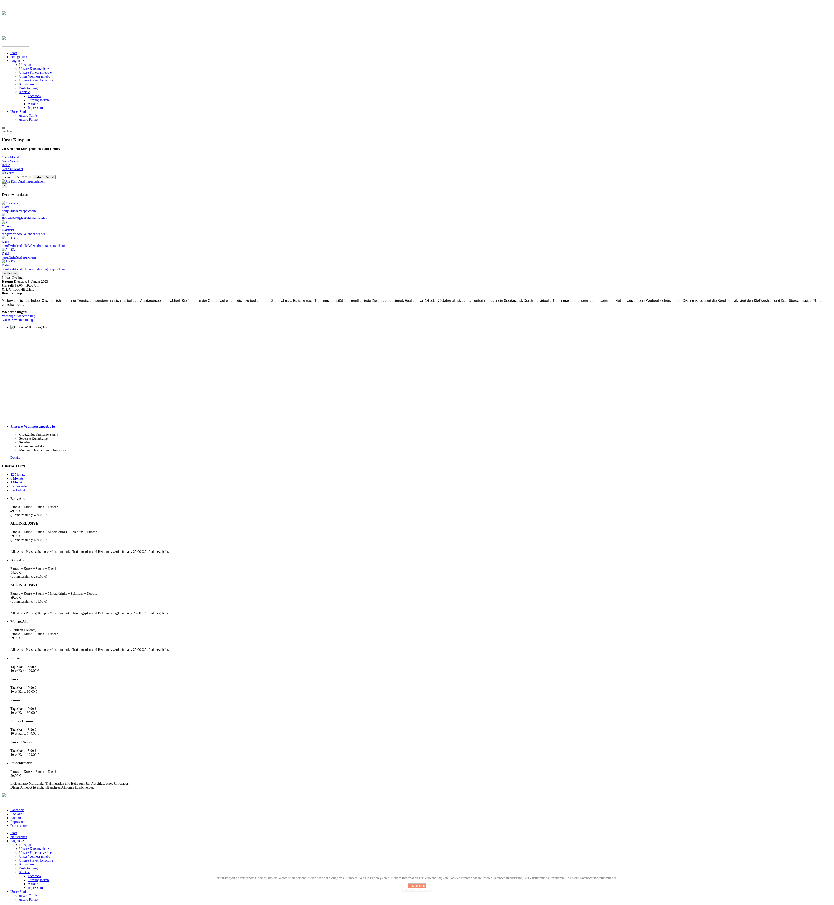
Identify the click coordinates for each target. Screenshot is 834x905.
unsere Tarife (28, 115)
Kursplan (25, 64)
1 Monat (16, 482)
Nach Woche (11, 161)
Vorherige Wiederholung (18, 316)
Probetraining (28, 88)
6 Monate (16, 478)
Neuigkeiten (18, 57)
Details (15, 457)
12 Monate (17, 474)
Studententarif (20, 490)
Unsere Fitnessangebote (35, 72)
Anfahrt (33, 104)
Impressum (35, 108)
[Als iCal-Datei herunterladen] (23, 181)
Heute (6, 165)
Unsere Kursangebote (34, 68)
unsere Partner (29, 119)
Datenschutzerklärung (417, 890)
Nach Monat (10, 157)
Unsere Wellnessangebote (32, 426)
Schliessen (10, 273)
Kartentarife (18, 486)
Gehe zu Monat (12, 169)
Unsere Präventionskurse (36, 80)
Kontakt (24, 92)
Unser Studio (19, 111)
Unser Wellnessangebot (35, 76)
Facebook (34, 96)
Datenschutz (18, 825)
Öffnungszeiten (38, 100)
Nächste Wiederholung (17, 320)
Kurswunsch (27, 84)
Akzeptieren (417, 885)
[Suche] (8, 173)
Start (13, 53)
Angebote (17, 61)
